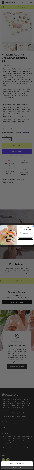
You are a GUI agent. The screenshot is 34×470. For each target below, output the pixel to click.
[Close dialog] (33, 226)
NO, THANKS (25, 241)
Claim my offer (25, 239)
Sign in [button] (16, 468)
